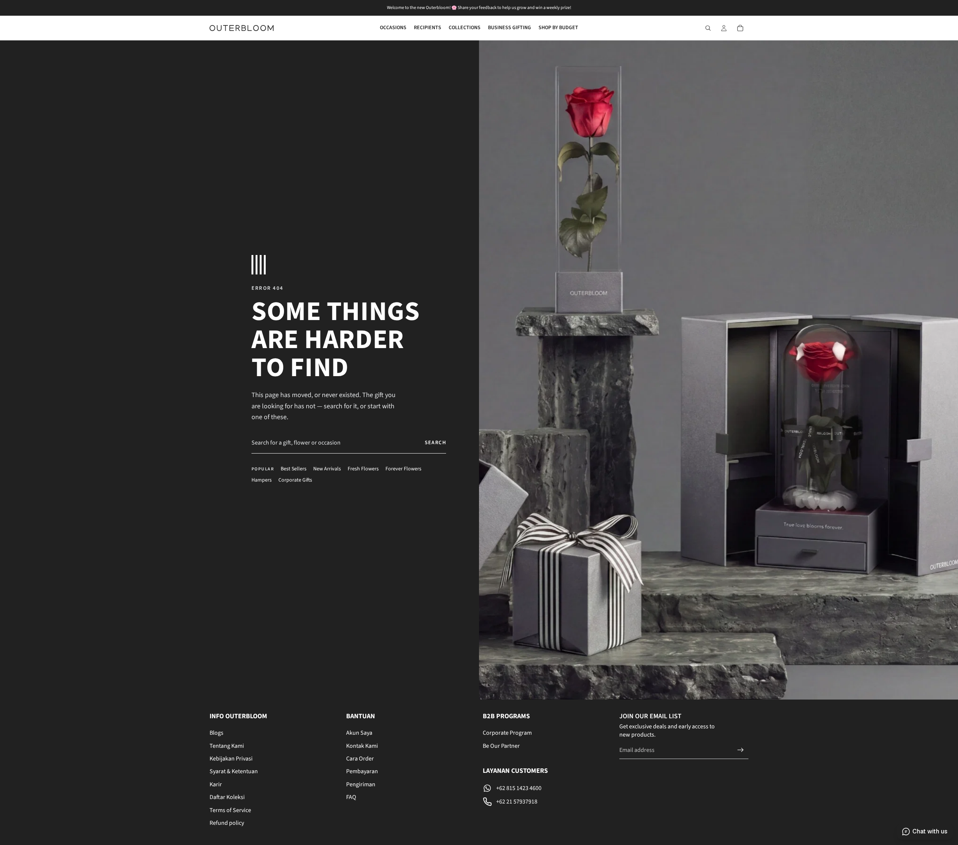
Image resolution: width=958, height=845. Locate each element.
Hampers (261, 480)
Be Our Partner (501, 746)
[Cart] (740, 28)
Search (435, 442)
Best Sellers (293, 469)
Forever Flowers (403, 469)
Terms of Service (230, 810)
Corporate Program (507, 733)
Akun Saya (359, 733)
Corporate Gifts (295, 480)
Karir (216, 784)
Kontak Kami (362, 746)
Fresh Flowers (363, 469)
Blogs (216, 733)
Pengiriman (360, 784)
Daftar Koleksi (227, 797)
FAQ (351, 797)
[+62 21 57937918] (547, 801)
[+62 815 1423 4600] (547, 788)
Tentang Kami (227, 746)
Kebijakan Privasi (231, 759)
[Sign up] (740, 750)
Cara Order (360, 759)
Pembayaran (362, 772)
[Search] (708, 28)
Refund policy (227, 823)
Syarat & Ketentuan (234, 772)
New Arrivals (327, 469)
